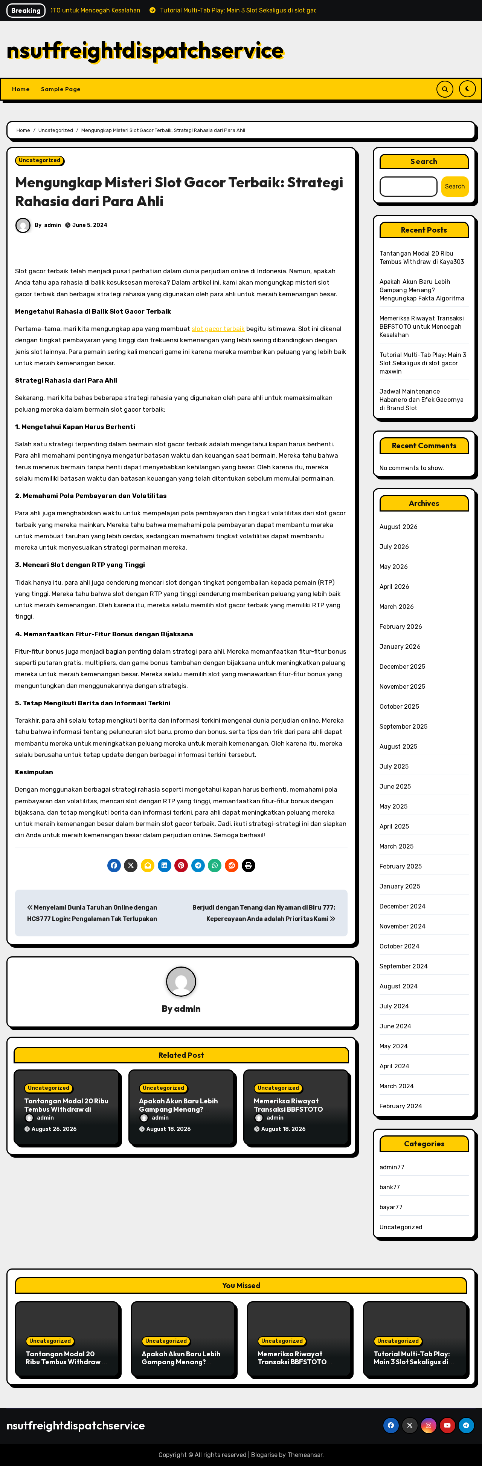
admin (52, 225)
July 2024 (394, 1006)
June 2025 (395, 786)
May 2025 (394, 806)
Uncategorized (39, 160)
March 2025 (397, 846)
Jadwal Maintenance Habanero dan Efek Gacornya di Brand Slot (422, 400)
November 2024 (403, 926)
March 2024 (397, 1086)
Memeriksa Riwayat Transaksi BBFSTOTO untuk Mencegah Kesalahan (422, 327)
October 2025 (399, 706)
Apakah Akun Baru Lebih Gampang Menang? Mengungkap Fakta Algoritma (422, 290)
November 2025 (403, 686)
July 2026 (394, 546)
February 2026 (401, 626)
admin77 (392, 1167)
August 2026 (399, 526)
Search (424, 161)
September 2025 (404, 726)
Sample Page (61, 89)
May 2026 (394, 566)
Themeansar (304, 1454)
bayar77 (391, 1207)
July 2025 (394, 766)
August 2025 (399, 746)
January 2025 (400, 886)
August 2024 (399, 986)
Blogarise (264, 1454)
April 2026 (395, 586)
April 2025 (394, 826)
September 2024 (404, 966)
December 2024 (403, 906)
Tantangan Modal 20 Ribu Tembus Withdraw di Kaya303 (66, 1109)
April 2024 (395, 1066)
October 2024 (399, 946)
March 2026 (397, 606)
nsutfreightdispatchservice (145, 49)
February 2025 (401, 866)
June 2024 (396, 1026)
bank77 (390, 1187)
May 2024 (394, 1046)
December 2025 (403, 666)
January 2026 (400, 646)
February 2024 (401, 1106)
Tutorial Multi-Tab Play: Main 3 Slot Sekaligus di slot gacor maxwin (423, 363)
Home (21, 89)
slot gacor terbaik (218, 328)
